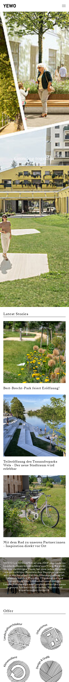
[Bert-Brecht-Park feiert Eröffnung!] (34, 352)
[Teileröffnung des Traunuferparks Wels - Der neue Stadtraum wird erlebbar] (34, 425)
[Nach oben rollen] (62, 675)
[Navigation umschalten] (64, 6)
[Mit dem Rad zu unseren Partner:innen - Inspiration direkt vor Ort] (34, 506)
